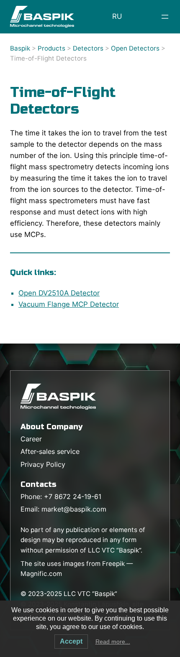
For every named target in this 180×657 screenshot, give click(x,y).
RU (117, 16)
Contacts (39, 484)
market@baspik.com (73, 509)
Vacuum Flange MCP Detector (68, 304)
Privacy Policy (43, 464)
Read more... (112, 641)
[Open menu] (165, 17)
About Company (51, 426)
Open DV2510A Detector (59, 293)
